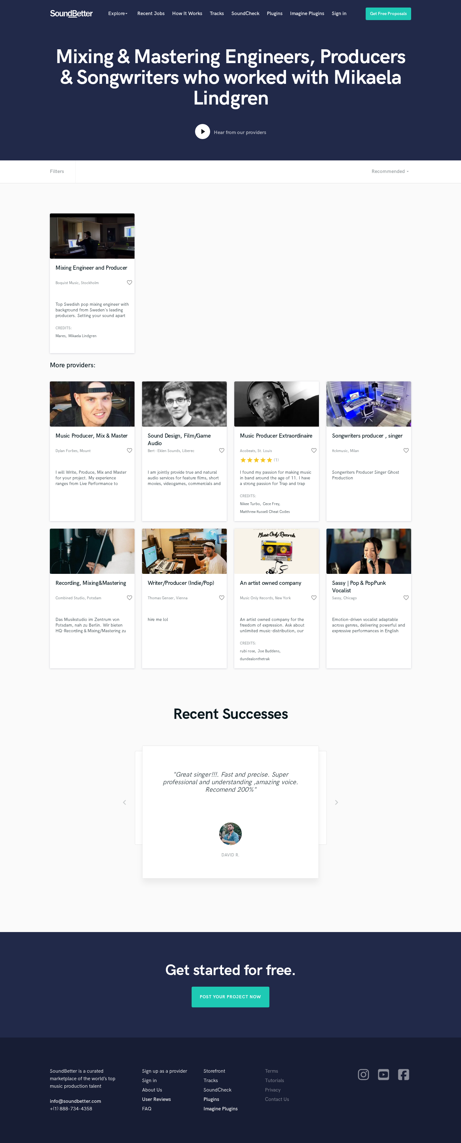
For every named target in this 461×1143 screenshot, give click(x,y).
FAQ (146, 1109)
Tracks (217, 14)
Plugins (275, 14)
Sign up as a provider (164, 1071)
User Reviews (156, 1100)
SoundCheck (245, 14)
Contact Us (277, 1100)
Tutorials (274, 1081)
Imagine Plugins (307, 14)
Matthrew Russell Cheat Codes (265, 511)
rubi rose (247, 651)
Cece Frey (271, 504)
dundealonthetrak (255, 659)
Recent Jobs (151, 14)
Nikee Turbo (250, 504)
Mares (61, 336)
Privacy (273, 1090)
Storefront (214, 1071)
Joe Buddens (268, 651)
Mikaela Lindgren (82, 336)
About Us (152, 1090)
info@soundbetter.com (75, 1101)
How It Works (187, 14)
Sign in (339, 14)
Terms (271, 1071)
